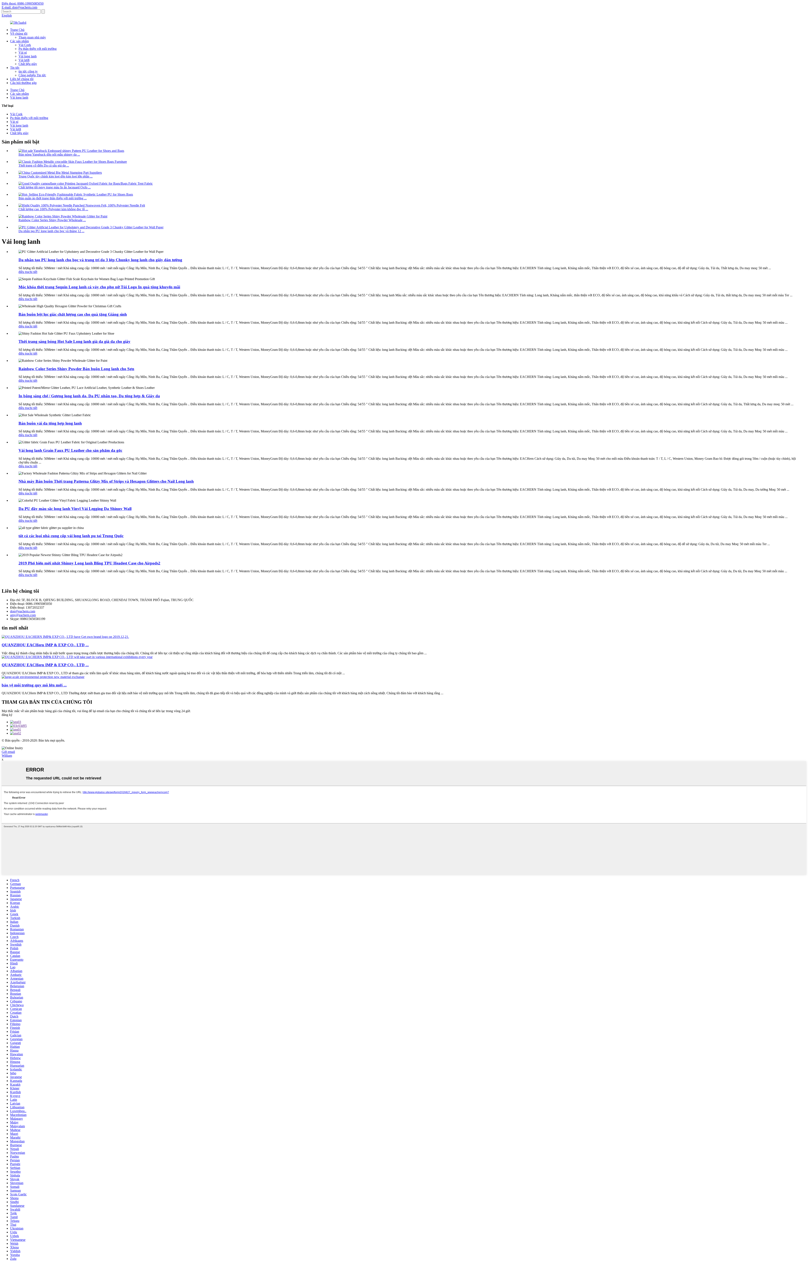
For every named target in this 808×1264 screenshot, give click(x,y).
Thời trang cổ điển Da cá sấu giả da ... (44, 165)
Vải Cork (25, 45)
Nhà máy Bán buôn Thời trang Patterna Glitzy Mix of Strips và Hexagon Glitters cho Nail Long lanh (106, 481)
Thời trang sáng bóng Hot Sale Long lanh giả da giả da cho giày (74, 341)
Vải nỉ (23, 52)
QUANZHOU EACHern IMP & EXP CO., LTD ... (45, 645)
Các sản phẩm (19, 41)
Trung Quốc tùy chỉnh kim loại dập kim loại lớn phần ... (56, 176)
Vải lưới (24, 60)
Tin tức (15, 67)
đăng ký (7, 715)
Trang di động (429, 744)
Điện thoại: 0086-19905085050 (23, 3)
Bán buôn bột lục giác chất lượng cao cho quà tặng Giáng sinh (73, 314)
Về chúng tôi (18, 33)
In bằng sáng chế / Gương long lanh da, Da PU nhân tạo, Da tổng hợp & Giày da (89, 396)
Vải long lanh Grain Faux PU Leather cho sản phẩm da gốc (70, 450)
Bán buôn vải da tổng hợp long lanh (50, 423)
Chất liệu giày (28, 64)
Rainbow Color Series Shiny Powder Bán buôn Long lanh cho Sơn (76, 369)
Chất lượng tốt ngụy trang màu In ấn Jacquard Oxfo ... (55, 187)
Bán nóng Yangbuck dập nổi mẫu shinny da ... (49, 154)
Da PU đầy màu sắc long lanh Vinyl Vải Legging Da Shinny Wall (75, 508)
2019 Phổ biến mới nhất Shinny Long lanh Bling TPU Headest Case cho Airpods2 (89, 563)
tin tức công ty (28, 71)
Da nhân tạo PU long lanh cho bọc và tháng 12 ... (51, 231)
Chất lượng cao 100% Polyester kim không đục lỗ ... (53, 209)
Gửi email (8, 752)
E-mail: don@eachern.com (19, 7)
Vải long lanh (28, 56)
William (7, 755)
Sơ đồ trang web (406, 744)
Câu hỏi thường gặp (23, 83)
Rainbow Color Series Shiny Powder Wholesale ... (52, 220)
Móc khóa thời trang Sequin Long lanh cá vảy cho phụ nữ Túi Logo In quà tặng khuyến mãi (99, 287)
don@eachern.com (22, 611)
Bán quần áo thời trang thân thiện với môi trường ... (53, 198)
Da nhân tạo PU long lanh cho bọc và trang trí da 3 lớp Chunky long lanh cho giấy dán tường (100, 260)
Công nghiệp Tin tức (32, 75)
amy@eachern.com (23, 615)
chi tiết (32, 272)
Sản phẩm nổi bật (381, 744)
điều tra (23, 272)
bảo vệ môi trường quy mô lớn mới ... (34, 685)
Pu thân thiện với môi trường (38, 48)
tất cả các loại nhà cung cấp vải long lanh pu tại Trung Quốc (71, 536)
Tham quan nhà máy (32, 37)
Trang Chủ (17, 30)
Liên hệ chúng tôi (21, 79)
